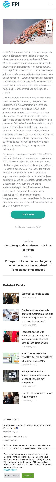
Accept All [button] (27, 475)
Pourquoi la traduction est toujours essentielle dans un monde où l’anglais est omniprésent (36, 377)
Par (20, 227)
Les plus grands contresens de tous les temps (37, 395)
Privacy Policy (10, 469)
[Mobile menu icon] (50, 4)
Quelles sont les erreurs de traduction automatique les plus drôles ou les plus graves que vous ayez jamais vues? (37, 316)
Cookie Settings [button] (12, 475)
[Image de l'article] (11, 298)
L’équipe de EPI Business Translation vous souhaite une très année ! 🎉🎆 (27, 426)
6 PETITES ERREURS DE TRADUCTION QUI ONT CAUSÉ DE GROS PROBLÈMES (37, 357)
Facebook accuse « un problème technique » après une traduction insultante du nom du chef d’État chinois (36, 337)
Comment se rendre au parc (35, 293)
